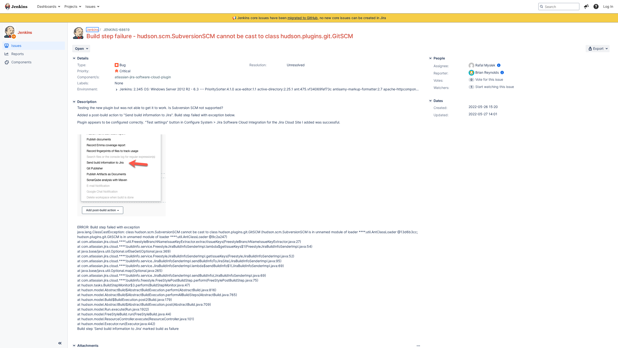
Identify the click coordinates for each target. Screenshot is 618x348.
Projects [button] (70, 6)
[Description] (74, 101)
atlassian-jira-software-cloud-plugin (143, 77)
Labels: (83, 83)
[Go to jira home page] (16, 6)
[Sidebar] (60, 343)
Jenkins (92, 30)
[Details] (74, 58)
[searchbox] (559, 6)
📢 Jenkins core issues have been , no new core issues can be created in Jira (309, 18)
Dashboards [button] (46, 6)
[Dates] (430, 100)
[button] (586, 6)
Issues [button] (90, 6)
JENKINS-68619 (116, 30)
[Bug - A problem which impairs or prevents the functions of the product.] (117, 65)
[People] (430, 58)
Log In (608, 6)
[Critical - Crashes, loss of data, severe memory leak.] (117, 71)
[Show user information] (499, 65)
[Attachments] (74, 345)
